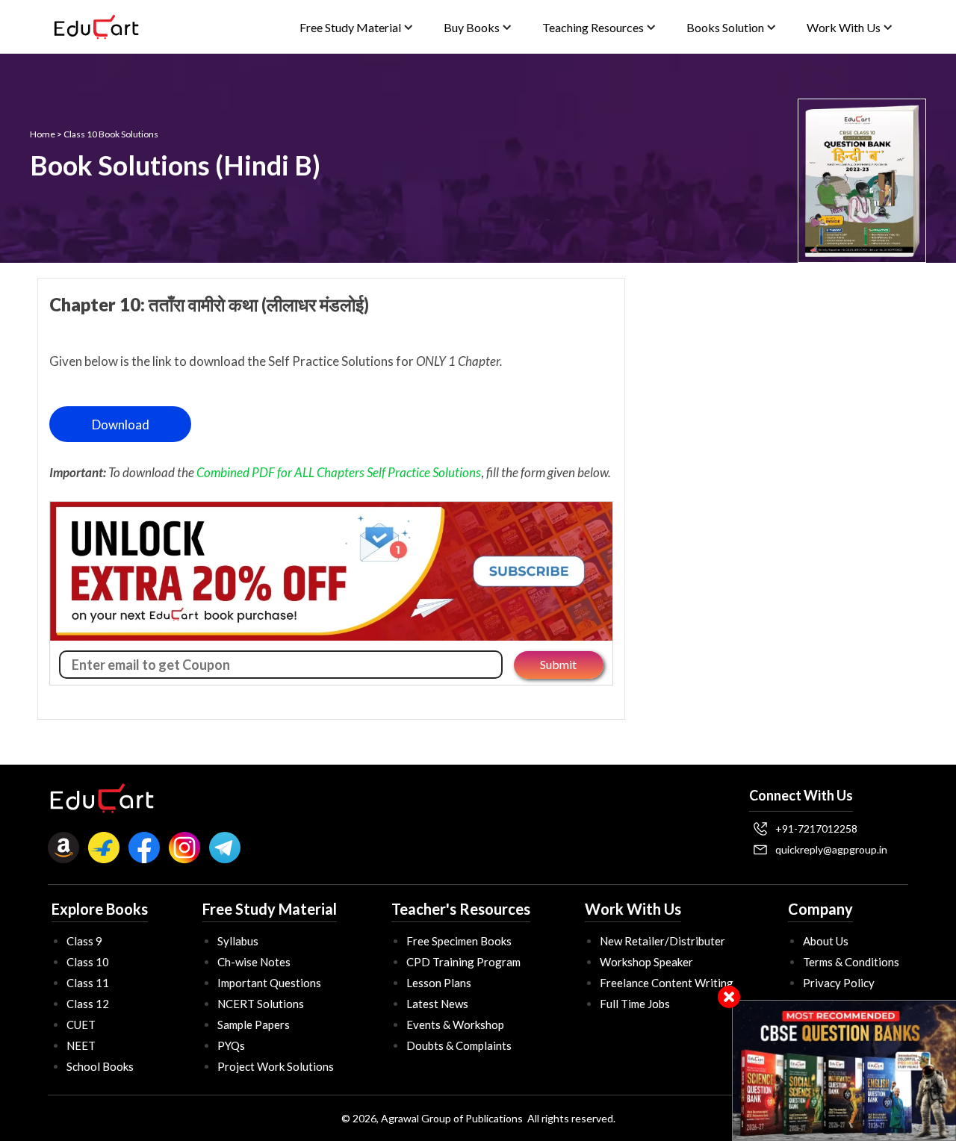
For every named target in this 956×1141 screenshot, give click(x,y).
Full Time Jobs (635, 1003)
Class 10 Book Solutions (110, 134)
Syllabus (237, 941)
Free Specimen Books (459, 941)
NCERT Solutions (260, 1003)
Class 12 (87, 1003)
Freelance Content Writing (666, 982)
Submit (558, 664)
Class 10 (87, 962)
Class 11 (87, 982)
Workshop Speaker (646, 962)
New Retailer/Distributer (662, 941)
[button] (357, 27)
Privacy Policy (839, 982)
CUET (81, 1024)
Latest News (437, 1003)
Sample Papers (253, 1024)
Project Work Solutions (275, 1066)
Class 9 (84, 941)
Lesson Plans (438, 982)
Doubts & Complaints (459, 1045)
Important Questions (269, 982)
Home (42, 134)
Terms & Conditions (851, 962)
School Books (100, 1066)
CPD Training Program (463, 962)
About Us (825, 941)
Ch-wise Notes (254, 962)
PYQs (231, 1045)
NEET (81, 1045)
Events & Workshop (455, 1024)
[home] (96, 27)
